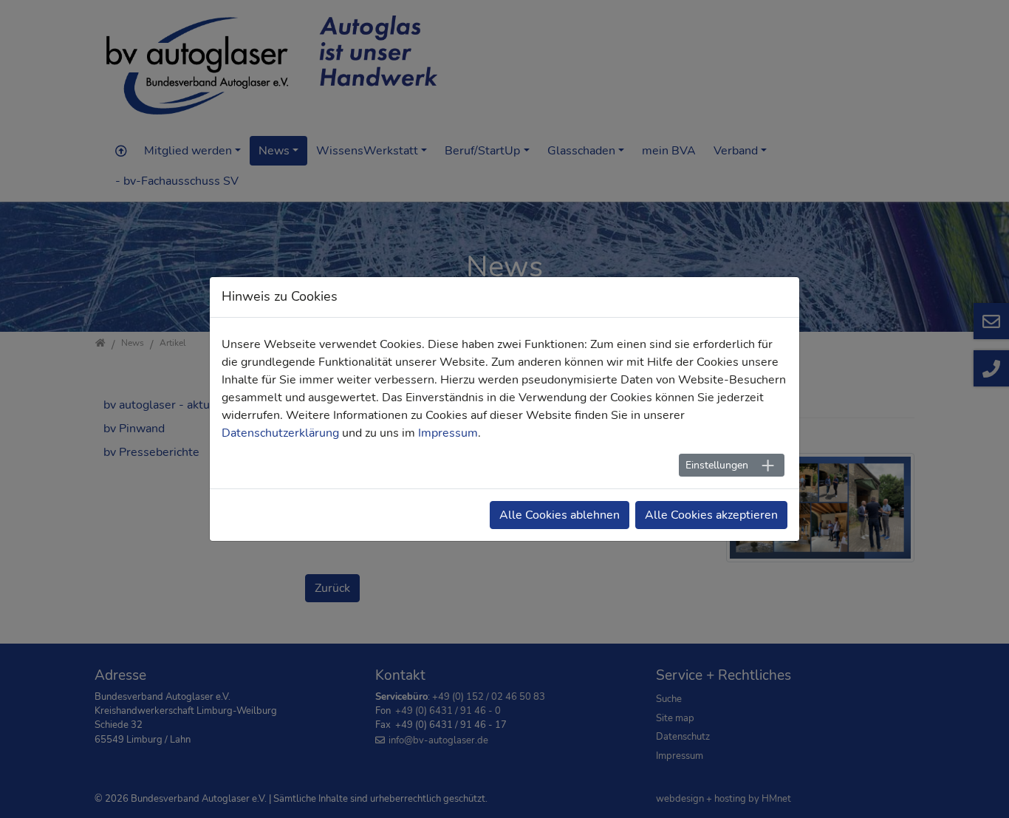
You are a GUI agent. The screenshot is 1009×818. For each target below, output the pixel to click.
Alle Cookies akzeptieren (711, 515)
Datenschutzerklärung (280, 433)
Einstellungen (716, 465)
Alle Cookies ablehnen (559, 515)
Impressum (448, 433)
